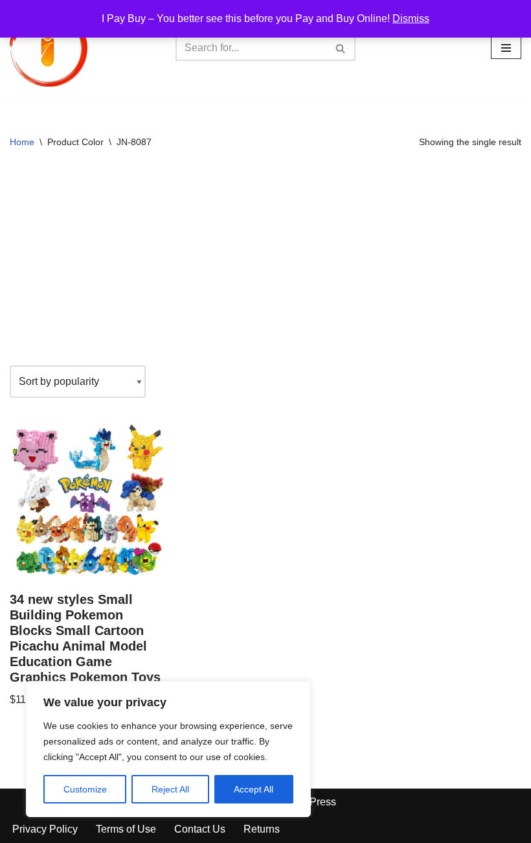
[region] (168, 749)
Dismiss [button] (410, 18)
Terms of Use (126, 829)
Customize (85, 789)
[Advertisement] (265, 261)
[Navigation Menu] (506, 48)
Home (22, 142)
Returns (261, 829)
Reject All (170, 789)
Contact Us (199, 829)
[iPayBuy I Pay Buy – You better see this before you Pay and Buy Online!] (48, 48)
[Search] (341, 48)
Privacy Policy (45, 829)
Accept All (253, 789)
